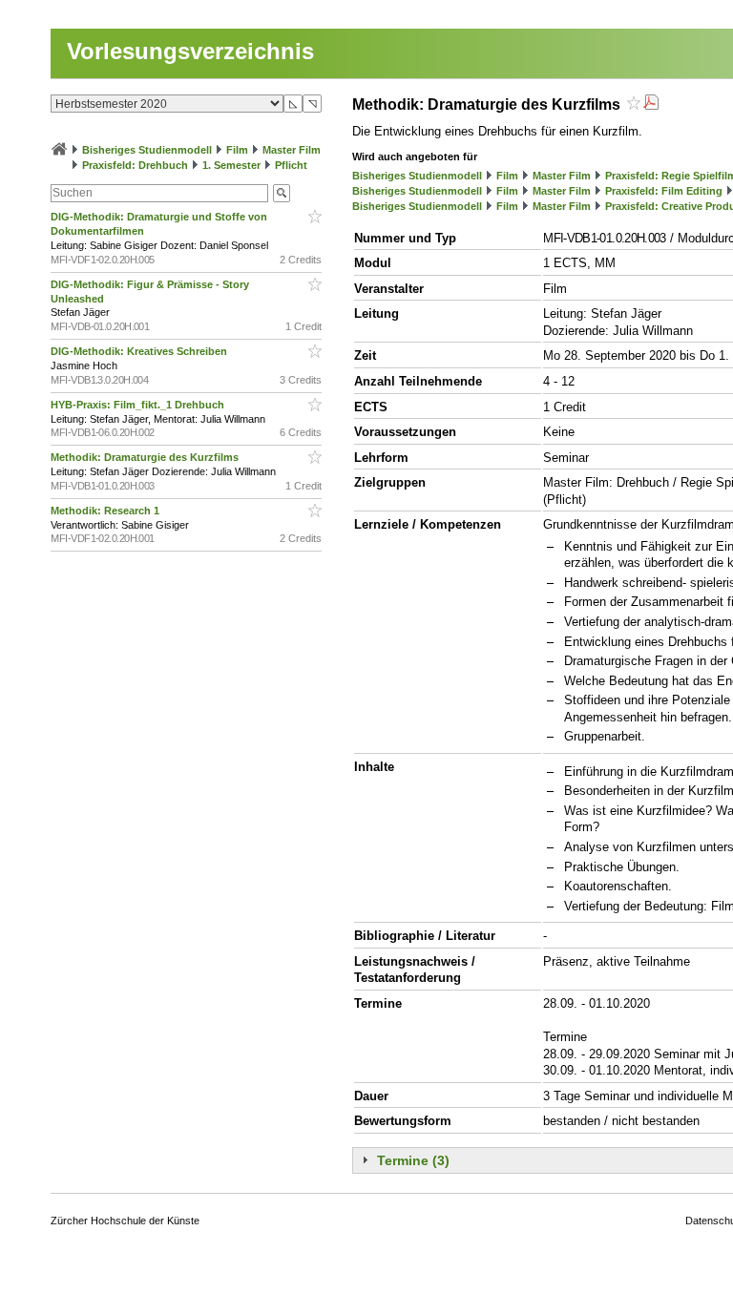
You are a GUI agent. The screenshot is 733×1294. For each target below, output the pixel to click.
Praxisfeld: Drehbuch (135, 165)
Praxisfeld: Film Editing (664, 191)
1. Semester (231, 165)
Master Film (291, 150)
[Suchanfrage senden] (281, 193)
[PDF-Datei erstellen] (651, 104)
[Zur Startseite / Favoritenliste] (59, 150)
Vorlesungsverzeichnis (190, 51)
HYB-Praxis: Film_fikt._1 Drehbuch (139, 404)
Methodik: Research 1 (106, 510)
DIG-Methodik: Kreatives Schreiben (140, 351)
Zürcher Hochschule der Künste (125, 1220)
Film (237, 150)
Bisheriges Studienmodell (147, 150)
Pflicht (291, 165)
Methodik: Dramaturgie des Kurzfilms (146, 457)
